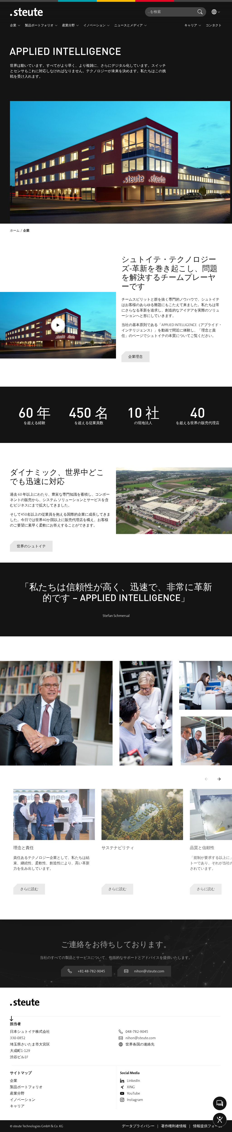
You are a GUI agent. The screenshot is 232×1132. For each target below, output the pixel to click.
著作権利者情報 (173, 1126)
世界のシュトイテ (31, 546)
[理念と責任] (54, 814)
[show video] (58, 325)
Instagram (135, 1099)
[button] (19, 25)
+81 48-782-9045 (91, 971)
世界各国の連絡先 (140, 1044)
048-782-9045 (137, 1031)
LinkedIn (133, 1080)
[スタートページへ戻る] (26, 12)
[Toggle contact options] (220, 1103)
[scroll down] (11, 1018)
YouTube (133, 1093)
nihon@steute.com (149, 971)
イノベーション (22, 1099)
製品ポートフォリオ (26, 1087)
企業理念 (135, 356)
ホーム (14, 230)
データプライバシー (138, 1126)
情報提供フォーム (207, 1126)
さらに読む (29, 889)
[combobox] (169, 12)
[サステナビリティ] (142, 814)
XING (131, 1087)
